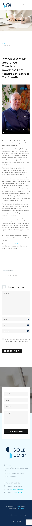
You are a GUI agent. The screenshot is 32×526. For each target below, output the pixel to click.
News (3, 44)
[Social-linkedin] (13, 521)
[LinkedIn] (13, 275)
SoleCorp (17, 506)
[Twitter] (5, 275)
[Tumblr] (10, 275)
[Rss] (20, 521)
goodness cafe (7, 270)
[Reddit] (16, 275)
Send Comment (12, 351)
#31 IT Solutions (20, 508)
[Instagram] (17, 521)
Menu (23, 5)
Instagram (18, 244)
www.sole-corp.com (17, 492)
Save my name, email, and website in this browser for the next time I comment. (17, 340)
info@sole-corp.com (16, 489)
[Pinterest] (8, 275)
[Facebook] (3, 275)
